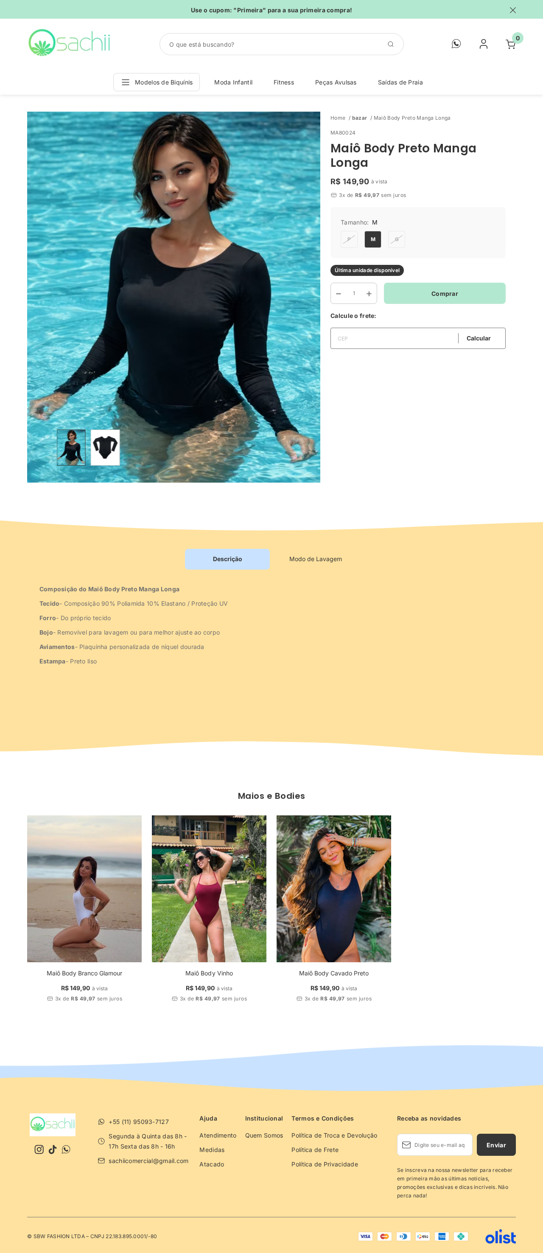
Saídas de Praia (400, 82)
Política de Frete (315, 1149)
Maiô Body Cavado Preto (334, 973)
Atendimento (217, 1135)
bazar (362, 118)
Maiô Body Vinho (208, 973)
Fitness (284, 82)
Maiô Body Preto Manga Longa (412, 118)
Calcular (479, 338)
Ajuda (208, 1118)
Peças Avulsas (336, 82)
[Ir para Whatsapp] (66, 1149)
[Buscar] (393, 44)
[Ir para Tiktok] (52, 1149)
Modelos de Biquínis (164, 82)
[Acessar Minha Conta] (484, 47)
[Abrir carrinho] (511, 44)
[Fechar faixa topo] (508, 10)
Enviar (496, 1145)
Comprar (444, 293)
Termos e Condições (322, 1118)
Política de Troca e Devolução (334, 1135)
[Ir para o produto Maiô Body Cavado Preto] (334, 888)
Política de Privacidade (324, 1164)
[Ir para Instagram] (39, 1149)
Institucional (264, 1118)
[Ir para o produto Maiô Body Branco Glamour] (84, 888)
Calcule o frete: (353, 315)
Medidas (211, 1149)
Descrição (227, 558)
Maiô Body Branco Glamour (85, 973)
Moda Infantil (233, 82)
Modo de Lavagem (315, 558)
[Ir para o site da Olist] (492, 1236)
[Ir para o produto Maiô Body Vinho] (209, 888)
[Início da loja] (69, 44)
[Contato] (456, 46)
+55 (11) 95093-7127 (138, 1121)
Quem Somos (264, 1135)
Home (340, 118)
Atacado (211, 1164)
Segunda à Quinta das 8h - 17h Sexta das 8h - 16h (148, 1141)
